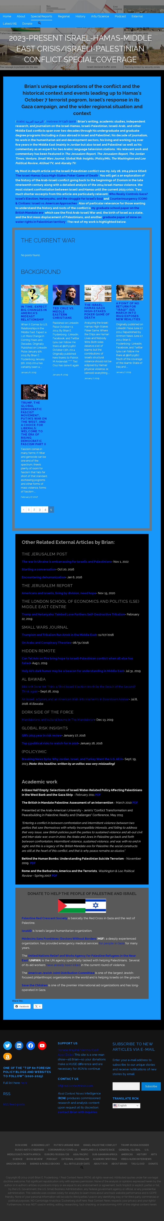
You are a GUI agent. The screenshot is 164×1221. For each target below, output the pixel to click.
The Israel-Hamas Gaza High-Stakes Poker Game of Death (56, 175)
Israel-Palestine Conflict (100, 1145)
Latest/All (9, 23)
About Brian (119, 1163)
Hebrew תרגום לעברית (61, 121)
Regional (64, 16)
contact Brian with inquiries (77, 1112)
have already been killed (63, 965)
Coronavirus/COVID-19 (62, 1149)
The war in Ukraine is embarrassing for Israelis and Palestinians (66, 561)
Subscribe (151, 1086)
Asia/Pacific (80, 1154)
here (24, 1083)
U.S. (147, 1149)
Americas (127, 1154)
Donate (27, 23)
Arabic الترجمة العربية (29, 121)
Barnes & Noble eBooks (45, 1163)
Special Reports (41, 16)
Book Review (35, 1159)
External (137, 16)
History (80, 16)
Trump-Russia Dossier (135, 1145)
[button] (39, 23)
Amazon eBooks (16, 1163)
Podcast (120, 16)
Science (18, 1159)
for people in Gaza (111, 943)
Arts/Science (100, 16)
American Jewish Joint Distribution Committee (61, 973)
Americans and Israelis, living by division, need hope (59, 593)
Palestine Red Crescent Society (44, 918)
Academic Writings (105, 1159)
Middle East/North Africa (24, 1154)
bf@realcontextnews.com (75, 1085)
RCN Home (21, 1145)
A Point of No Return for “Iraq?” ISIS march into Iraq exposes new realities (128, 311)
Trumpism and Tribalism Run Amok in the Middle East (59, 634)
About (21, 16)
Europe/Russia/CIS (57, 1154)
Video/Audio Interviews (136, 1159)
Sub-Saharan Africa (104, 1154)
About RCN (100, 1163)
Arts (154, 1154)
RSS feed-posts (14, 1104)
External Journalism (75, 1159)
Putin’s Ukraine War (66, 1145)
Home (7, 16)
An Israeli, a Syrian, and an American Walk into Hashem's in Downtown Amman (75, 699)
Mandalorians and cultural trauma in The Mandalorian (58, 719)
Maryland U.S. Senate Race (98, 1149)
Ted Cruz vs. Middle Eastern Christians (63, 313)
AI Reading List (40, 1145)
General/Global (130, 1149)
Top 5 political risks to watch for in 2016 (50, 743)
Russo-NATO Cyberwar (29, 1149)
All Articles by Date (77, 1163)
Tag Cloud (137, 1163)
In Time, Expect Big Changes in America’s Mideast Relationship (34, 313)
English (122, 1105)
